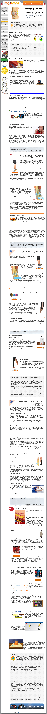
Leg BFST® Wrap (15, 171)
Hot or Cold (4, 63)
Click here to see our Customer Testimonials (18, 664)
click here (20, 487)
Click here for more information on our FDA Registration (20, 701)
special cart (33, 116)
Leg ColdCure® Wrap (39, 267)
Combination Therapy (4, 64)
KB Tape (14, 298)
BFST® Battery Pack (40, 345)
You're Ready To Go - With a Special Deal (18, 111)
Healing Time (4, 66)
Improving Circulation (4, 65)
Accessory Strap (15, 368)
